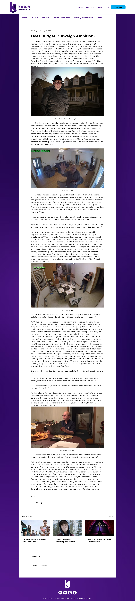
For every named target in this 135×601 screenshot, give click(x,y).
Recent (24, 18)
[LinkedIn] (65, 592)
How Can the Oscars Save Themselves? (99, 540)
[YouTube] (60, 592)
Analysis (45, 18)
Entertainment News (61, 18)
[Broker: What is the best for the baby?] (35, 528)
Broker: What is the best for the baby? (35, 540)
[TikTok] (75, 592)
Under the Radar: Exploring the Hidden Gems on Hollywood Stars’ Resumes (65, 540)
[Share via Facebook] (32, 503)
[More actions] (103, 31)
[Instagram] (70, 592)
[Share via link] (41, 503)
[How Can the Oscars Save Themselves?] (99, 528)
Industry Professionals (83, 18)
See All (111, 516)
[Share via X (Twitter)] (37, 503)
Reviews (34, 18)
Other (99, 18)
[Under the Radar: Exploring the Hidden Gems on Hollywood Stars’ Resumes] (67, 528)
